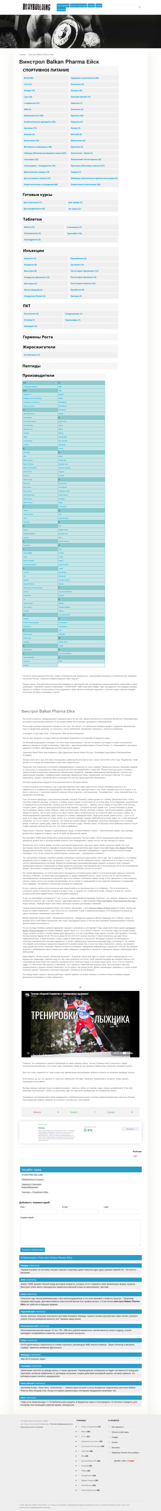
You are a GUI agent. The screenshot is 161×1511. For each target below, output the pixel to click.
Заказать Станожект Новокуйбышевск (31, 1185)
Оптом (98, 5)
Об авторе (129, 1129)
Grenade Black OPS (89, 1461)
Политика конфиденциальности (61, 1424)
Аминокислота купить (90, 1441)
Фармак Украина (88, 1480)
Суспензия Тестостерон (91, 1446)
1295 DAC (85, 1451)
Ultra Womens (86, 1485)
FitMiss (84, 1470)
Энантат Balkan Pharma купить (102, 907)
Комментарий (27, 1217)
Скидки (91, 5)
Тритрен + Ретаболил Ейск (35, 1191)
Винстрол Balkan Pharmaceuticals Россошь (116, 900)
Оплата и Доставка (78, 5)
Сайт (106, 1206)
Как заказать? (63, 5)
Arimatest (85, 1465)
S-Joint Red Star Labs (32, 1174)
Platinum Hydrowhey (89, 1426)
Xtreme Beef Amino (88, 1490)
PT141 (83, 1436)
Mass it (84, 1431)
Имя (23, 1206)
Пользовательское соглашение (32, 1427)
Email (65, 1206)
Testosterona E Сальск (33, 1179)
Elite (83, 1456)
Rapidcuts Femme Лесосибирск (125, 1452)
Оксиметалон (86, 1475)
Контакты (61, 9)
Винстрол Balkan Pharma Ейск (41, 54)
